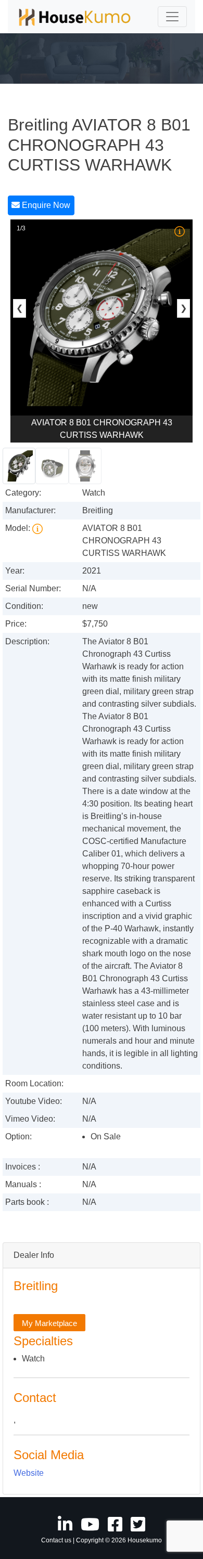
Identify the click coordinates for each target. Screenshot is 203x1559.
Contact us (56, 1540)
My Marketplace (49, 1323)
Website (29, 1473)
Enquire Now (45, 205)
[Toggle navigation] (172, 16)
